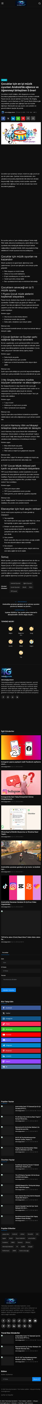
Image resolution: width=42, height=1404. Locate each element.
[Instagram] (14, 1320)
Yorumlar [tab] (5, 952)
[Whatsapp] (24, 1320)
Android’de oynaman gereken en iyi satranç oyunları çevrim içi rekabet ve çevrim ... (21, 605)
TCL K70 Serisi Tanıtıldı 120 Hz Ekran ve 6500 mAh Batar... (27, 1176)
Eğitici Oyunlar (27, 583)
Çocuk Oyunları (15, 587)
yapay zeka (5, 1234)
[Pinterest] (8, 1326)
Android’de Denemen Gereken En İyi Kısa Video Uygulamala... (18, 903)
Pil (17, 1246)
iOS (37, 1234)
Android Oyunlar (15, 583)
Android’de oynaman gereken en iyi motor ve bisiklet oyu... (20, 868)
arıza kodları (31, 1238)
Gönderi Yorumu (8, 990)
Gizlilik (23, 1246)
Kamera (20, 1242)
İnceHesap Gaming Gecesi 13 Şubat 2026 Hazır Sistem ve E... (27, 1166)
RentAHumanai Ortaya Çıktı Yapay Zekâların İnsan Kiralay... (26, 1217)
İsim (2, 959)
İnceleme (5, 1242)
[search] (39, 3)
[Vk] (24, 1326)
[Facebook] (3, 1320)
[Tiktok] (19, 1320)
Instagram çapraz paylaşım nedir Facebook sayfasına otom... (21, 763)
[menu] (2, 3)
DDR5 (14, 1251)
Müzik (24, 587)
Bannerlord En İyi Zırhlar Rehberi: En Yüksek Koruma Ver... (27, 1128)
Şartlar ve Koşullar (7, 1395)
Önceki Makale (22, 602)
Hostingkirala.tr (5, 1403)
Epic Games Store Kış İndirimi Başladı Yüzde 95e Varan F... (27, 1197)
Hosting (20, 1403)
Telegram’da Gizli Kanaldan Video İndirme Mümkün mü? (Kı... (26, 1149)
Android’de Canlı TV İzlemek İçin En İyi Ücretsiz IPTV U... (28, 1107)
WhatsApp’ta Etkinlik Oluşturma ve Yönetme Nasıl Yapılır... (19, 833)
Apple (4, 1238)
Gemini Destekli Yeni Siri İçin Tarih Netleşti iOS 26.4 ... (26, 1207)
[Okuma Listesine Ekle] (33, 118)
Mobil (11, 1238)
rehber (22, 1234)
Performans (5, 1251)
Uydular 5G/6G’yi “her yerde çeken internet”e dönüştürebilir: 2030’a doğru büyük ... (21, 614)
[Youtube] (30, 1320)
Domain (14, 1403)
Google (30, 1246)
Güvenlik (30, 1234)
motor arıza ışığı (24, 1251)
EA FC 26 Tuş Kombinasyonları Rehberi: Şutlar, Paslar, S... (25, 1138)
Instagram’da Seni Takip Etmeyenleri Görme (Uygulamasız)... (17, 798)
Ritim (30, 587)
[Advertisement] (21, 57)
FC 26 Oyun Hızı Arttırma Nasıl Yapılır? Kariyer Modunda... (28, 1118)
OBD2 (12, 1242)
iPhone (28, 1242)
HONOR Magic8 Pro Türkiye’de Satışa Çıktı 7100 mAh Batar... (27, 1186)
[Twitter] (8, 1320)
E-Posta (3, 967)
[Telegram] (3, 1326)
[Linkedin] (14, 1326)
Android (14, 1234)
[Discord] (35, 1320)
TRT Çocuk (14, 591)
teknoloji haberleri (7, 1246)
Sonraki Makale (20, 610)
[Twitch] (19, 1326)
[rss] (30, 1326)
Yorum (3, 975)
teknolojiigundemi (7, 680)
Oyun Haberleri (20, 1238)
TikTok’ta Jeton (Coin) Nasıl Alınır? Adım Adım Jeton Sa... (20, 938)
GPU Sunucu (29, 1403)
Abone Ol (37, 1379)
